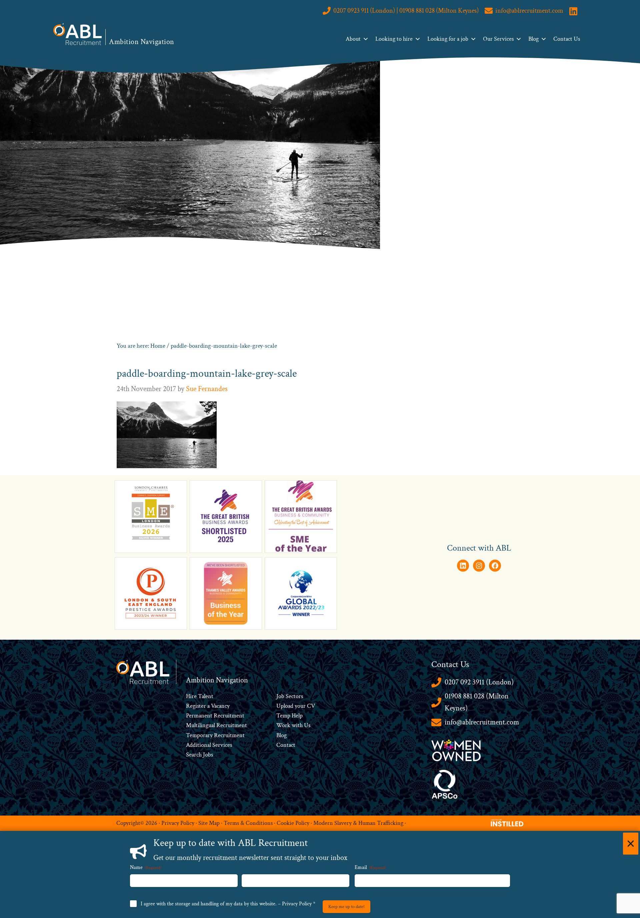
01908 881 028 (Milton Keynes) (477, 702)
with (297, 725)
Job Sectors (289, 696)
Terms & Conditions (248, 823)
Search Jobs (199, 754)
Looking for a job (447, 39)
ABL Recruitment (77, 34)
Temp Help (289, 715)
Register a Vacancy (208, 706)
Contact (285, 745)
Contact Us (566, 39)
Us (306, 725)
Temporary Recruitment (215, 735)
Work (284, 725)
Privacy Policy (177, 823)
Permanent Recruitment (215, 715)
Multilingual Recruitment (216, 725)
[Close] (630, 844)
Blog (533, 39)
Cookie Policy (293, 823)
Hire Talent (199, 696)
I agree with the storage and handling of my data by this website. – (228, 903)
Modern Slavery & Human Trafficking (358, 823)
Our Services (498, 39)
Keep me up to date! (346, 907)
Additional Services (209, 745)
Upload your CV (295, 706)
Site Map (209, 823)
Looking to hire (394, 39)
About (353, 39)
